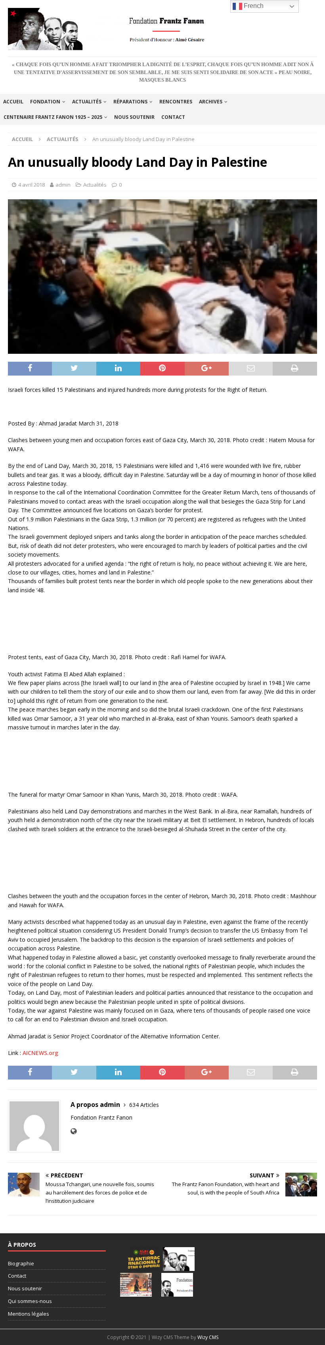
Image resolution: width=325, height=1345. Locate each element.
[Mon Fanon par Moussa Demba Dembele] (177, 1285)
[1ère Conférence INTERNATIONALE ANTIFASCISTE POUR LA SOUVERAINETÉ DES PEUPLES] (144, 1259)
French (253, 5)
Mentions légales (28, 1313)
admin (63, 184)
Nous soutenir (134, 117)
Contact (173, 117)
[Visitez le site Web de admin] (73, 1131)
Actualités (86, 101)
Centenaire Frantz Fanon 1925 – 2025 (53, 117)
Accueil (13, 101)
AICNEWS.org (40, 1053)
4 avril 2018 (31, 184)
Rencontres (175, 101)
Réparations (130, 101)
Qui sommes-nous (30, 1301)
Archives (210, 101)
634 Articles (144, 1104)
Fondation (45, 101)
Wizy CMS (207, 1337)
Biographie (21, 1263)
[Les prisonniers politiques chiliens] (136, 1285)
